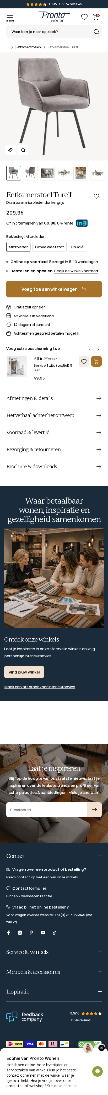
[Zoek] (96, 31)
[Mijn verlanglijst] (84, 17)
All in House (45, 359)
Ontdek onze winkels (31, 639)
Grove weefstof (49, 247)
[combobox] (54, 31)
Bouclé (77, 247)
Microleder (18, 247)
